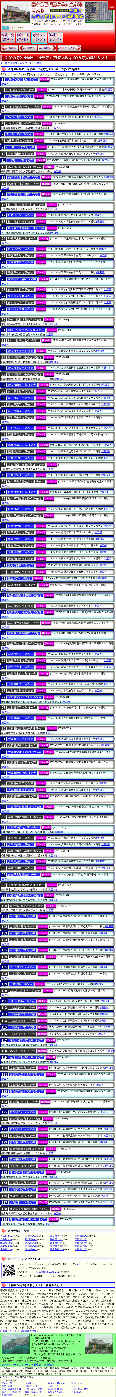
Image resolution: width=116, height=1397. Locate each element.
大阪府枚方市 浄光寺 (20, 738)
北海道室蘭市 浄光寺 (18, 96)
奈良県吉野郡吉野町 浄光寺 (26, 905)
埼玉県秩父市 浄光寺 (20, 249)
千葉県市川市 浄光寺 (20, 262)
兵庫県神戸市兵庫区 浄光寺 (24, 851)
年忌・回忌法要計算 (11, 1392)
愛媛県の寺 (81, 1243)
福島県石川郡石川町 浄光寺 (24, 167)
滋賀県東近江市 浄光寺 (22, 584)
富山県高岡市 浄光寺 (20, 404)
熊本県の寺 (81, 1246)
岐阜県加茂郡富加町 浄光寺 (24, 515)
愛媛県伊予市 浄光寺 (22, 1067)
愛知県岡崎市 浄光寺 (20, 565)
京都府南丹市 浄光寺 (20, 718)
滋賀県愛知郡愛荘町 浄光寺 (24, 595)
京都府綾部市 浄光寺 (20, 690)
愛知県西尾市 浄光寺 (20, 558)
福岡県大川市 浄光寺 (22, 1129)
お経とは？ (53, 1386)
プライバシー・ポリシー (15, 1364)
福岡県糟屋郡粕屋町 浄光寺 (26, 1148)
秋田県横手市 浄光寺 (18, 140)
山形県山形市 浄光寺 (20, 153)
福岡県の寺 (31, 1246)
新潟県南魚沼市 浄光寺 (22, 384)
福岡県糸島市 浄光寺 (22, 1135)
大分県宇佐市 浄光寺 (22, 1182)
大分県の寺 (6, 1249)
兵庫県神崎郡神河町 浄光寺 (24, 817)
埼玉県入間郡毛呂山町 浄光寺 (26, 228)
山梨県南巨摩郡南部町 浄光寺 (26, 464)
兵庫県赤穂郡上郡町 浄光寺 (24, 806)
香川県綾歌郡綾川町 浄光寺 (26, 1057)
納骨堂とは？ (31, 1386)
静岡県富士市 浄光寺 (20, 532)
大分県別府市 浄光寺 (22, 1189)
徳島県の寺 (31, 1243)
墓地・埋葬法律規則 (11, 1389)
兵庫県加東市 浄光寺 (20, 861)
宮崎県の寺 (31, 1249)
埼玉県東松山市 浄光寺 (22, 238)
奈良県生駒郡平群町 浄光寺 (24, 895)
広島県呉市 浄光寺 (21, 984)
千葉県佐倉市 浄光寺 (20, 272)
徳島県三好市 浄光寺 (22, 1050)
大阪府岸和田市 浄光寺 (22, 745)
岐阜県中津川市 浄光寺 (22, 492)
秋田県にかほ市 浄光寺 (20, 147)
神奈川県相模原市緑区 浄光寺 (26, 330)
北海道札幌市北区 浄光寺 (21, 79)
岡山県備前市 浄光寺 (22, 967)
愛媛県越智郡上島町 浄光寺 (26, 1074)
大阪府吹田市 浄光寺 (20, 789)
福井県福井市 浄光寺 (20, 434)
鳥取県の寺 (6, 1239)
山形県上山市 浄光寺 (20, 160)
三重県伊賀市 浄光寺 (20, 571)
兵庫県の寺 (31, 1236)
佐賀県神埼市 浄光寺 (22, 1159)
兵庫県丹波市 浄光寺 (20, 844)
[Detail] (44, 79)
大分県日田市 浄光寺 (22, 1202)
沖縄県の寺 (81, 1249)
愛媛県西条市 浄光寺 (22, 1084)
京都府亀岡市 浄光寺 (20, 684)
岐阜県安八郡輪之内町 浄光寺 (26, 481)
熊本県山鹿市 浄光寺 (22, 1165)
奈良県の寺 (56, 1236)
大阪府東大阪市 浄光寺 (22, 762)
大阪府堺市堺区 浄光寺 (22, 772)
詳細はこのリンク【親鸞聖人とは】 (19, 1331)
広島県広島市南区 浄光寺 (25, 990)
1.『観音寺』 (11, 48)
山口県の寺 (6, 1243)
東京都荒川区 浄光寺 (20, 289)
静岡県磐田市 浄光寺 (20, 539)
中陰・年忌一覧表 (33, 1389)
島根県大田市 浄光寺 (22, 916)
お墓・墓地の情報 (79, 1389)
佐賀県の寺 (56, 1246)
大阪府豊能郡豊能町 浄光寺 (24, 751)
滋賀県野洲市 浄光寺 (20, 654)
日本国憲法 (76, 1392)
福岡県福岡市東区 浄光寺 (25, 1118)
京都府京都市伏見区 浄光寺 (24, 697)
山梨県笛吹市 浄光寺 (20, 475)
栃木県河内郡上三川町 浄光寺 (26, 204)
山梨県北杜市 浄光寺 (20, 458)
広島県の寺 (81, 1239)
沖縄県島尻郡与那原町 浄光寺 (28, 1219)
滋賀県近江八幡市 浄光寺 (23, 622)
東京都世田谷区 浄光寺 (22, 279)
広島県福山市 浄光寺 (22, 973)
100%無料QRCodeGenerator (48, 1272)
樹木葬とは (30, 1383)
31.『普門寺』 (30, 48)
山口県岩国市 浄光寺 (22, 1007)
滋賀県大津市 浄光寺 (20, 660)
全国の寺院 (35, 63)
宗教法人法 (7, 1383)
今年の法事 (7, 1395)
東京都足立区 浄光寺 (20, 296)
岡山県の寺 (56, 1239)
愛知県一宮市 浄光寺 (20, 545)
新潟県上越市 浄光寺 (20, 367)
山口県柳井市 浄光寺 (22, 1033)
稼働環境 (36, 1364)
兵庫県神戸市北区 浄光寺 (23, 827)
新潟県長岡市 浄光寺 (20, 350)
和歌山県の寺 (82, 1236)
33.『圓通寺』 (45, 48)
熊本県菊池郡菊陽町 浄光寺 (26, 1172)
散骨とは (75, 1386)
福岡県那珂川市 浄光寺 (24, 1101)
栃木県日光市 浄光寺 (20, 215)
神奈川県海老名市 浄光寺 (23, 340)
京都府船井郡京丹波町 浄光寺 (26, 728)
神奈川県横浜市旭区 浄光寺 (24, 319)
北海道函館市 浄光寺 (18, 117)
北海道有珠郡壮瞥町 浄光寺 (23, 106)
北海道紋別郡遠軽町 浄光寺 (23, 123)
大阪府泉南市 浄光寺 (20, 783)
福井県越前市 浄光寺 (20, 451)
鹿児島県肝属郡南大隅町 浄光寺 (29, 1209)
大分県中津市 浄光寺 (22, 1195)
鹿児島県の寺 (57, 1249)
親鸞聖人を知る (55, 1392)
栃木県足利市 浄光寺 (20, 221)
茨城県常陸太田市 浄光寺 (23, 194)
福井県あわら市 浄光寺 (22, 445)
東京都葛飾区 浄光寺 (20, 302)
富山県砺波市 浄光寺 (20, 411)
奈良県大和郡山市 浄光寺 (23, 874)
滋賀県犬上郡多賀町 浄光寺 (24, 612)
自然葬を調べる (55, 1389)
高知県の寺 (6, 1246)
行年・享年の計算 (33, 1392)
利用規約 (49, 1364)
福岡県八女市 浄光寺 (22, 1112)
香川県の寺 (56, 1243)
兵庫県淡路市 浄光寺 (20, 838)
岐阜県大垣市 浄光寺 (20, 526)
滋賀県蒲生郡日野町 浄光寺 (24, 643)
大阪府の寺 (6, 1236)
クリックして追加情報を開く (18, 1377)
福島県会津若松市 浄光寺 (23, 177)
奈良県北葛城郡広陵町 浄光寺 (26, 884)
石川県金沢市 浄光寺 (20, 417)
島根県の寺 (31, 1239)
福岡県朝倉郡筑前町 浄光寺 (26, 1091)
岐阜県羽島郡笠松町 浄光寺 (24, 498)
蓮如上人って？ (78, 1383)
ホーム (5, 27)
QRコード (82, 1264)
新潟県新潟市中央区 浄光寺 (24, 357)
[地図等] (5, 84)
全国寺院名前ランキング (13, 63)
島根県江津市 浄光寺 (22, 933)
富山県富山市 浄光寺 (20, 397)
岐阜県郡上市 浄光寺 (20, 509)
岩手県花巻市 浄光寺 (18, 134)
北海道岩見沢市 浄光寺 (20, 89)
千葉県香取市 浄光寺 (20, 255)
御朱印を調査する (56, 1383)
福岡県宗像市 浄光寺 (22, 1142)
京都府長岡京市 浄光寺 (22, 707)
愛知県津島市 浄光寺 (20, 552)
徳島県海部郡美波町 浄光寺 (26, 1040)
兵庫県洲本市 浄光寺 (20, 868)
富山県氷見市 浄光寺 (20, 391)
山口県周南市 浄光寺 (22, 1001)
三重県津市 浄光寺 (19, 578)
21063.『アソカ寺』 (67, 48)
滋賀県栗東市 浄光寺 (20, 605)
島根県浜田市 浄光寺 (22, 939)
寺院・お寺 (7, 1386)
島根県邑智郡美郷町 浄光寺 (26, 956)
